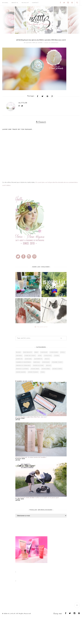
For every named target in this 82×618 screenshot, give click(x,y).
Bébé (36, 352)
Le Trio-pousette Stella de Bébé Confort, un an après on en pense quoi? (37, 497)
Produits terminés (23, 365)
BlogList (25, 2)
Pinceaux (45, 362)
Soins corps (57, 368)
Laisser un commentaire (51, 42)
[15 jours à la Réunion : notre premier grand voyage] (54, 284)
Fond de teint (30, 355)
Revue (48, 365)
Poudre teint (57, 362)
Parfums (37, 362)
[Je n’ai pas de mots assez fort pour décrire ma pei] (54, 310)
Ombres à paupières (23, 362)
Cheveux (44, 352)
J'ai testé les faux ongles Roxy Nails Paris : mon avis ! (31, 417)
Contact (35, 2)
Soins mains (20, 372)
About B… (15, 2)
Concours (54, 352)
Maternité (38, 358)
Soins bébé (35, 368)
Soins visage (33, 372)
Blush (18, 352)
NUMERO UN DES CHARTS (25, 381)
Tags (42, 372)
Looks (56, 355)
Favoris (19, 355)
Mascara (28, 358)
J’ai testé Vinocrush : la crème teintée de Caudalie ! (30, 457)
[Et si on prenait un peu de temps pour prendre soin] (27, 310)
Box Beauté (27, 352)
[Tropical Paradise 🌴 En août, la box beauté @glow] (27, 284)
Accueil (5, 2)
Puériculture (38, 365)
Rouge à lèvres (22, 368)
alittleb (40, 42)
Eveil (63, 352)
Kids (39, 355)
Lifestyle (47, 355)
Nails (47, 358)
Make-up (19, 358)
